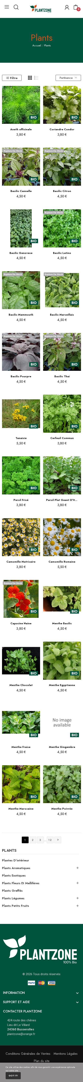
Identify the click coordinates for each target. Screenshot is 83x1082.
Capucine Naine (20, 623)
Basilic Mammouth (21, 315)
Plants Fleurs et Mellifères (20, 883)
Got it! (13, 1075)
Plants (9, 851)
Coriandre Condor (62, 129)
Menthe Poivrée (62, 809)
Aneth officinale (21, 129)
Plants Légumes (13, 898)
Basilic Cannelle (21, 191)
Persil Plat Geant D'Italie (62, 500)
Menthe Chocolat (21, 685)
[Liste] (36, 78)
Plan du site (42, 1061)
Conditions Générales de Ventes (28, 1053)
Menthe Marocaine (20, 809)
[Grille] (30, 78)
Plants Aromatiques (16, 868)
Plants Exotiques (14, 875)
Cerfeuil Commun (62, 438)
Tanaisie (21, 438)
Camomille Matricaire (20, 562)
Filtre (14, 78)
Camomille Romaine (62, 562)
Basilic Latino (62, 253)
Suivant (58, 839)
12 (50, 840)
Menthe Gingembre (62, 747)
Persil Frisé (20, 500)
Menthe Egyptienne (62, 685)
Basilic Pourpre (21, 376)
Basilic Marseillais (62, 315)
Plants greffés (12, 890)
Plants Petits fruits (15, 906)
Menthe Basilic (62, 623)
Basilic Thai (62, 376)
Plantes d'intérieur (15, 860)
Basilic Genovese (20, 253)
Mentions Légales (66, 1053)
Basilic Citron (62, 191)
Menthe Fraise (20, 747)
